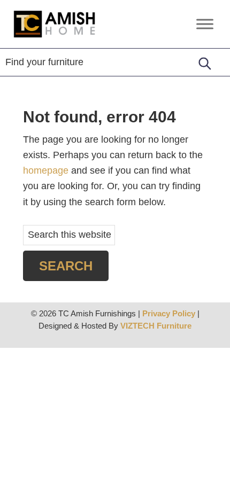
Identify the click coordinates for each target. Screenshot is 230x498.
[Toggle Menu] (204, 24)
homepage (45, 170)
